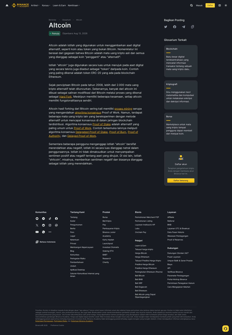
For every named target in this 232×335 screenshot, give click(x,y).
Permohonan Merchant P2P (147, 217)
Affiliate (170, 217)
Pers (72, 232)
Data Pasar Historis (175, 232)
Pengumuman (76, 225)
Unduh (73, 266)
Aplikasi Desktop (77, 270)
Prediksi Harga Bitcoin (144, 264)
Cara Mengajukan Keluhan (178, 287)
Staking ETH (108, 251)
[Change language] (219, 5)
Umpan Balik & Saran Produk (180, 260)
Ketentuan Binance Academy (82, 321)
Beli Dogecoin (141, 287)
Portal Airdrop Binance (177, 279)
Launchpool (108, 243)
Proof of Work (82, 128)
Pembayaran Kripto (111, 228)
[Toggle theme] (226, 5)
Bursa (105, 217)
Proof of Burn (117, 132)
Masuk (199, 5)
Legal (72, 236)
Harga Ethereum (142, 257)
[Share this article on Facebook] (174, 26)
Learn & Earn (140, 245)
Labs (137, 228)
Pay (104, 225)
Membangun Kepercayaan (81, 247)
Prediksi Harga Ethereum (146, 268)
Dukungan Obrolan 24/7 (178, 253)
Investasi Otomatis (111, 247)
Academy (107, 236)
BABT (105, 255)
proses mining (123, 108)
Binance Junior (109, 232)
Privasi (73, 243)
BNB (169, 225)
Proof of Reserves (175, 240)
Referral (170, 221)
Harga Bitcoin (141, 253)
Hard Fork (65, 96)
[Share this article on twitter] (165, 26)
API (168, 268)
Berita (72, 228)
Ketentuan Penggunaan (44, 321)
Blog (72, 251)
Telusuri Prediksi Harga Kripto (148, 260)
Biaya (169, 264)
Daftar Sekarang (181, 180)
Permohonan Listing (143, 221)
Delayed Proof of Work (81, 135)
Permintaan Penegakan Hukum (181, 283)
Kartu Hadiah (108, 240)
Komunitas (74, 255)
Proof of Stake (102, 124)
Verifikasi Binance (175, 272)
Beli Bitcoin (140, 275)
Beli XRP (138, 283)
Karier (72, 221)
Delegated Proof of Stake (92, 132)
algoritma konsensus (88, 112)
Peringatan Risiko (77, 258)
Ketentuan (74, 240)
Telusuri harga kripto (144, 249)
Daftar (210, 5)
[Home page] (20, 5)
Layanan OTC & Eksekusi (178, 228)
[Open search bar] (190, 5)
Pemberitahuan (77, 262)
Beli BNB (139, 279)
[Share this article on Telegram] (183, 26)
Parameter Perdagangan (178, 275)
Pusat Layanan (173, 257)
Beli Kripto (107, 221)
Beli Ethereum (141, 290)
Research (107, 258)
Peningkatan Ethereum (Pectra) (149, 272)
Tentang (73, 217)
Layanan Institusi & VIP (145, 225)
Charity (106, 262)
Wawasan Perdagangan (177, 236)
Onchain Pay (140, 232)
